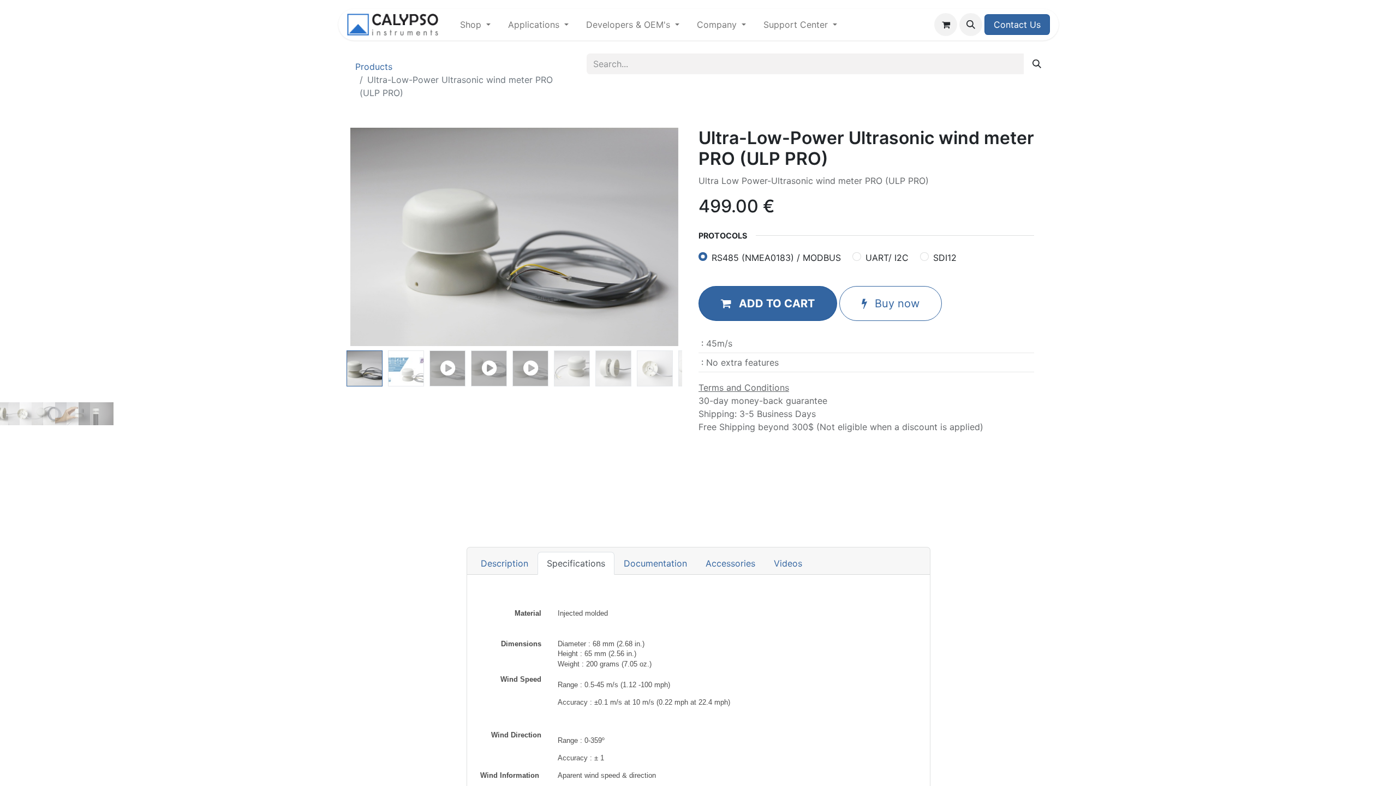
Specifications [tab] (576, 563)
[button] (970, 24)
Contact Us (1017, 24)
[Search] (1036, 63)
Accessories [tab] (730, 563)
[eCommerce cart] (945, 24)
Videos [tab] (788, 563)
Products (373, 66)
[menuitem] (475, 24)
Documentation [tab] (655, 563)
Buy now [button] (895, 303)
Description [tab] (504, 563)
